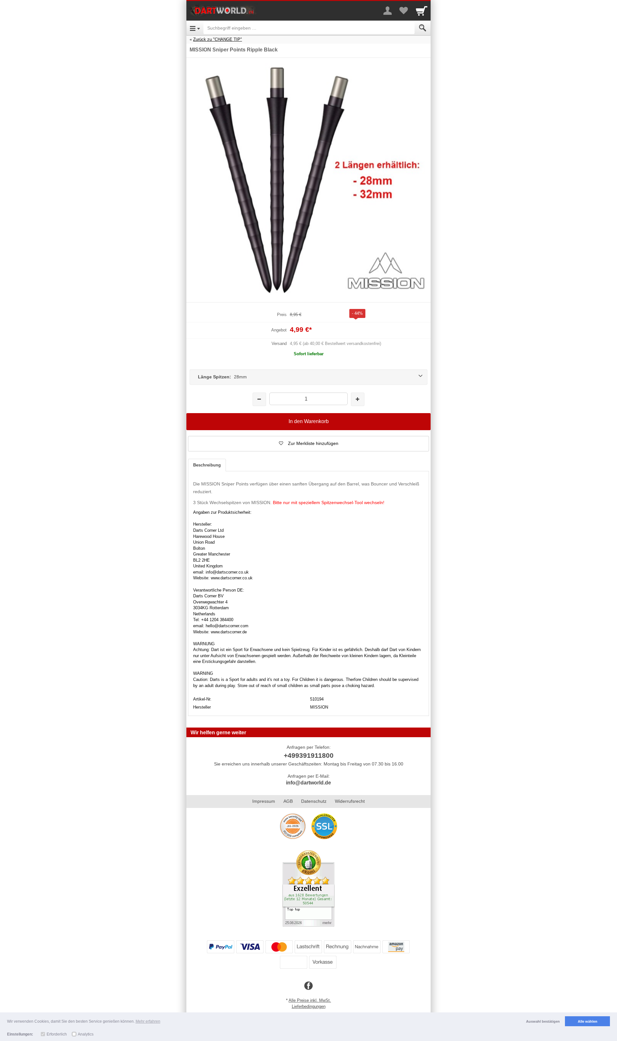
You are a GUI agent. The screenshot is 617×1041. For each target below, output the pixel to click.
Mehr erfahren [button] (148, 1021)
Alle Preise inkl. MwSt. (310, 1000)
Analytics (86, 1034)
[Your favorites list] (403, 10)
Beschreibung (207, 465)
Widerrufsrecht (350, 801)
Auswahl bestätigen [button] (543, 1021)
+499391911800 (309, 755)
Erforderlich (57, 1034)
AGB (288, 801)
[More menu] (387, 10)
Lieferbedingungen (309, 1006)
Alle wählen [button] (587, 1021)
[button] (308, 443)
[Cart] (422, 10)
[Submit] (422, 28)
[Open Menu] (195, 28)
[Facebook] (308, 986)
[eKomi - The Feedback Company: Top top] (308, 888)
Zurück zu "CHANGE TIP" (217, 39)
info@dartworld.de (308, 782)
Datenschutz (313, 801)
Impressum (263, 801)
